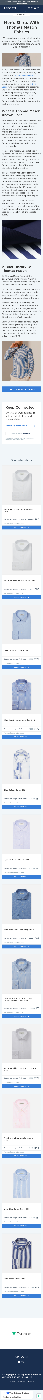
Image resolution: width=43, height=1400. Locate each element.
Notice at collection (12, 1397)
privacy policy (26, 433)
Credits (31, 1381)
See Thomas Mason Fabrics (21, 389)
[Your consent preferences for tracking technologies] (39, 1396)
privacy (12, 1381)
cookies (21, 1381)
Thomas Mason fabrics (24, 76)
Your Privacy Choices (19, 1393)
